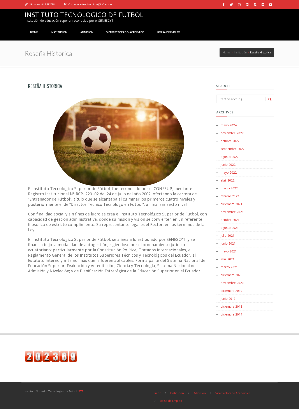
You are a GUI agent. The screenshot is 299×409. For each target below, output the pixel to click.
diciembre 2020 (231, 275)
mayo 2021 (229, 251)
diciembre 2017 (231, 314)
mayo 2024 (229, 125)
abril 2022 (227, 180)
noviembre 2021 (232, 212)
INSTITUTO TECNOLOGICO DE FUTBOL (84, 14)
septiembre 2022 (232, 149)
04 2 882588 (48, 4)
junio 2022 (228, 164)
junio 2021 (228, 243)
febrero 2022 (230, 196)
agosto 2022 (230, 157)
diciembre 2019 (231, 291)
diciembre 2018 (231, 306)
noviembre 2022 (232, 133)
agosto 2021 (230, 228)
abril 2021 (227, 259)
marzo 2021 (229, 267)
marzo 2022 (229, 188)
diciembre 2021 (231, 204)
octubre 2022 (230, 141)
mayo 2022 (229, 172)
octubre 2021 (230, 220)
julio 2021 (227, 235)
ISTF (80, 391)
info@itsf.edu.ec (103, 4)
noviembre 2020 (232, 283)
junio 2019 (228, 298)
